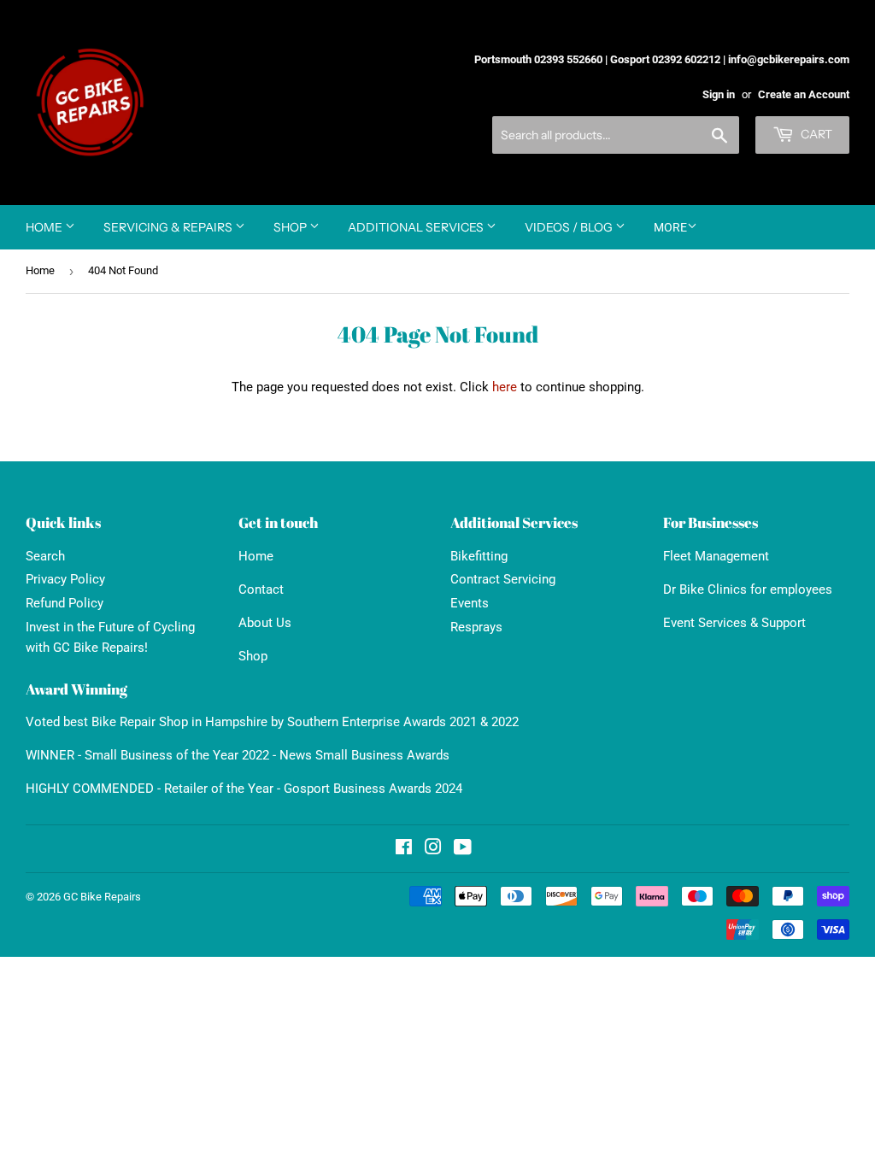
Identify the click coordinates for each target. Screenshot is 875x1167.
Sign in (718, 94)
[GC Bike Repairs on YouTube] (463, 849)
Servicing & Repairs (169, 227)
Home (45, 227)
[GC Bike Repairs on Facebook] (404, 849)
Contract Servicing (502, 579)
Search (45, 556)
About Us (264, 622)
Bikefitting (479, 556)
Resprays (476, 627)
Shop (291, 227)
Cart (815, 134)
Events (469, 603)
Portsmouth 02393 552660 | (541, 59)
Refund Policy (64, 603)
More (670, 227)
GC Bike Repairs (102, 896)
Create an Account (803, 94)
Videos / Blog (570, 227)
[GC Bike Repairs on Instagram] (433, 849)
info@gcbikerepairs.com (788, 59)
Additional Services (417, 227)
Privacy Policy (65, 579)
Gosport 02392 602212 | (667, 59)
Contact (261, 589)
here (504, 387)
